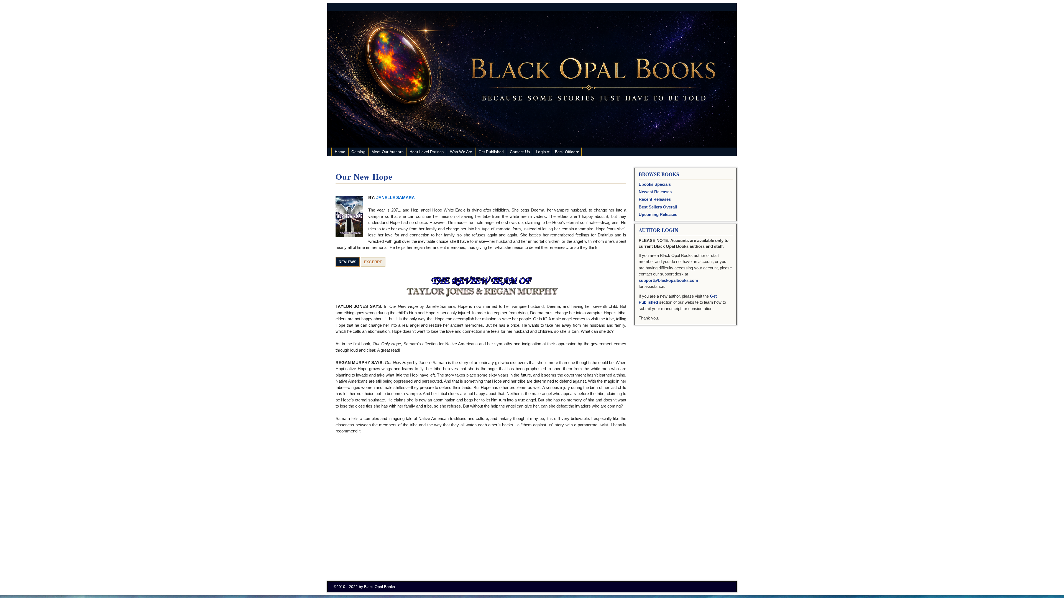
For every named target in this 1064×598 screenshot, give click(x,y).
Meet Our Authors (387, 152)
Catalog (358, 152)
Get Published (491, 152)
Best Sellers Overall (658, 207)
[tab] (348, 262)
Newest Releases (655, 191)
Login (541, 152)
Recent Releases (655, 199)
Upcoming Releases (658, 214)
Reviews (348, 262)
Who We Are (461, 152)
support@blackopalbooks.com (668, 280)
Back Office (565, 152)
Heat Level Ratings (427, 152)
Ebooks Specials (655, 184)
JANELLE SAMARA (395, 197)
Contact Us (520, 152)
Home (340, 152)
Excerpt (373, 262)
